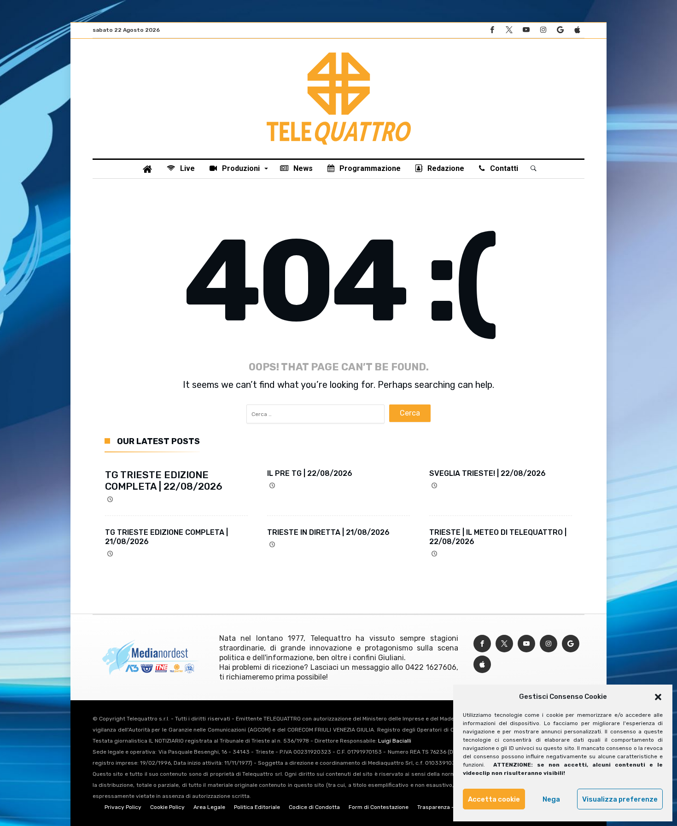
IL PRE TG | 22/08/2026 (309, 473)
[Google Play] (560, 30)
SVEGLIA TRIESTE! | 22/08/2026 (487, 473)
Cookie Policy (167, 807)
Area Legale (209, 807)
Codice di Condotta (314, 807)
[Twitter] (509, 30)
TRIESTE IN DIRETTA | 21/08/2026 (328, 532)
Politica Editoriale (257, 807)
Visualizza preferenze (620, 799)
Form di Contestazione (379, 807)
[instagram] (543, 30)
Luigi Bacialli (394, 741)
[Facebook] (491, 30)
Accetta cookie (494, 799)
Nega (551, 799)
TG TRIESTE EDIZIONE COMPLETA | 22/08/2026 (163, 480)
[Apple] (577, 30)
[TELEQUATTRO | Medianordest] (339, 52)
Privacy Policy (123, 807)
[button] (658, 697)
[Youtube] (526, 30)
